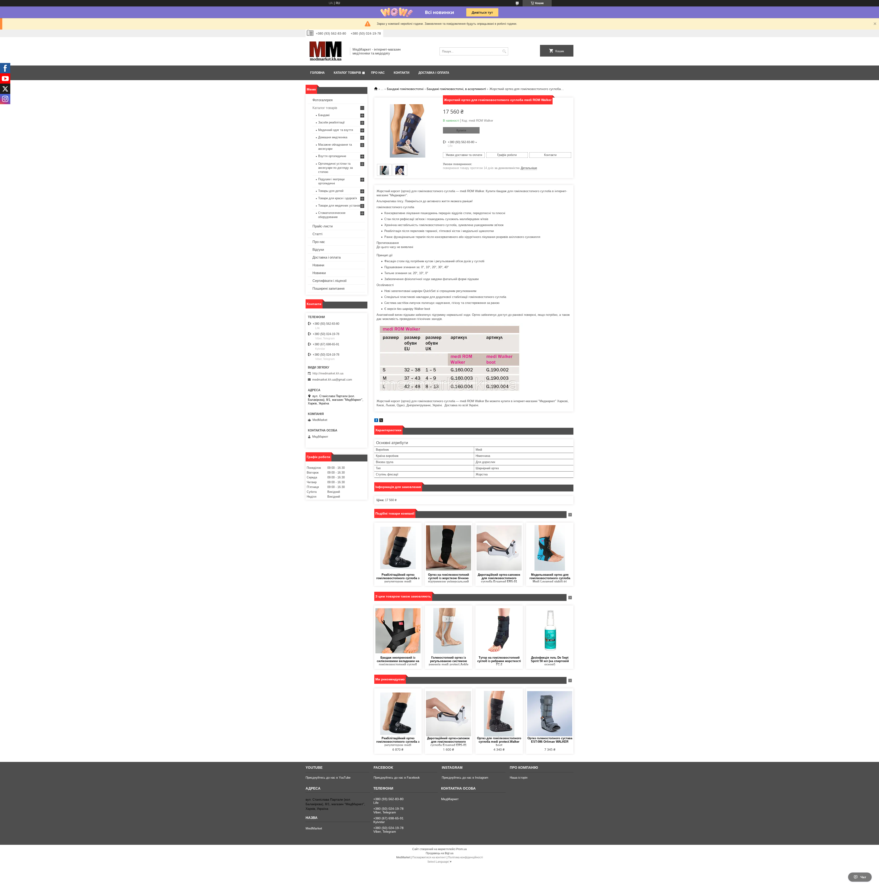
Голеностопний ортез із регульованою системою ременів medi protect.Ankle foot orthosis (448, 661)
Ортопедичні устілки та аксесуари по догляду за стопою (335, 168)
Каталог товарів (347, 72)
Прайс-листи (322, 226)
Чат (863, 877)
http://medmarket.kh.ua (327, 373)
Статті (317, 234)
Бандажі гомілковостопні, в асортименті (456, 89)
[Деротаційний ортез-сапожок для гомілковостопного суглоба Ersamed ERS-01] (499, 548)
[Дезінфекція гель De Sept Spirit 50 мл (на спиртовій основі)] (549, 631)
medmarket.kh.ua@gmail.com (332, 379)
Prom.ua (461, 849)
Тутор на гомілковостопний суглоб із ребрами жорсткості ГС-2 (499, 661)
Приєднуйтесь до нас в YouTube (328, 777)
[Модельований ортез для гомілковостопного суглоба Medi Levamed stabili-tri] (549, 548)
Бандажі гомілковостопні (405, 89)
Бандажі (324, 115)
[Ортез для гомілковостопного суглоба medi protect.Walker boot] (499, 713)
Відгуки (318, 249)
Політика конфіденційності (465, 857)
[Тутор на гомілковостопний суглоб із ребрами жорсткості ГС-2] (499, 631)
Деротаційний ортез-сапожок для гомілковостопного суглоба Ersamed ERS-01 (499, 578)
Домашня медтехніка (332, 137)
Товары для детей (330, 191)
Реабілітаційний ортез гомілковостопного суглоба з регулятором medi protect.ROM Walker (397, 578)
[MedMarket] (326, 51)
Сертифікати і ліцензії (329, 281)
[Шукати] (504, 51)
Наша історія (518, 777)
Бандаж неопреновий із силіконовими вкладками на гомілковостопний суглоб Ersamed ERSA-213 (398, 661)
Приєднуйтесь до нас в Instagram (465, 777)
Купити (461, 130)
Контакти (401, 72)
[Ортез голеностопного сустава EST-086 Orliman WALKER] (549, 713)
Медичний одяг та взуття (335, 130)
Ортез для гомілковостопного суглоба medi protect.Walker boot (499, 741)
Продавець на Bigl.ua (439, 853)
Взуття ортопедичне (332, 156)
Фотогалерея (322, 100)
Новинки (319, 273)
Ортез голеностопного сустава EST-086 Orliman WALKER (549, 739)
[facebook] (376, 421)
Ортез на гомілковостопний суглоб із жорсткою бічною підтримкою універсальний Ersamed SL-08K (448, 578)
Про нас (378, 72)
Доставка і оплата (433, 72)
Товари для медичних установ (339, 205)
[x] (381, 421)
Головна (317, 72)
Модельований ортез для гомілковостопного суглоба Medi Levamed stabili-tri (549, 578)
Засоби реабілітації (331, 122)
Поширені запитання (328, 288)
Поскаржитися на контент (429, 857)
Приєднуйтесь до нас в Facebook (397, 777)
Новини (318, 265)
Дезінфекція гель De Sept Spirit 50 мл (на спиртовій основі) (550, 661)
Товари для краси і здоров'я (337, 198)
